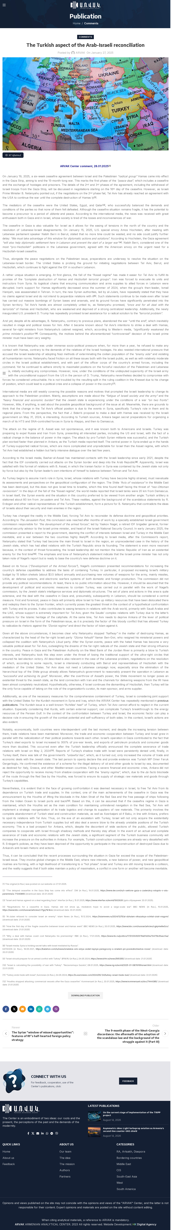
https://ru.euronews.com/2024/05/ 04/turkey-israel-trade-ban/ (98, 975)
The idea (64, 1158)
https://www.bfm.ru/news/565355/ (107, 958)
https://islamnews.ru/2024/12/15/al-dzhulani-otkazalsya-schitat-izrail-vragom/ (130, 916)
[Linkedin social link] (31, 1009)
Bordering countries (129, 1158)
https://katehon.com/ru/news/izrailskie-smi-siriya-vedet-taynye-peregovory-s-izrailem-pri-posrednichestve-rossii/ (93, 949)
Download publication (85, 995)
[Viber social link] (56, 1009)
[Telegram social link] (47, 1009)
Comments (91, 23)
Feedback (128, 1081)
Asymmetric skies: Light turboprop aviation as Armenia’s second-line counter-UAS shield (133, 1129)
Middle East (124, 1164)
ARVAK (80, 52)
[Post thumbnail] (94, 1116)
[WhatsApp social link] (39, 1009)
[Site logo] (86, 4)
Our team (65, 1151)
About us (8, 1158)
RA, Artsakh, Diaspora (131, 1151)
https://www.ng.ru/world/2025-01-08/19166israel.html (125, 965)
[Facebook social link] (6, 1009)
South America (126, 1189)
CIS (119, 1170)
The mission (67, 1164)
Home (76, 23)
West (120, 1182)
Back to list (85, 1033)
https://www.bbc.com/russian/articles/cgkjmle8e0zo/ (142, 926)
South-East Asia (127, 1176)
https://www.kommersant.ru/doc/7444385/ (136, 981)
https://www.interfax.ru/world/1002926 (104, 900)
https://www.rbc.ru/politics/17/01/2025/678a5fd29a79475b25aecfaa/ (134, 936)
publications (10, 704)
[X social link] (14, 1009)
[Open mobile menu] (4, 5)
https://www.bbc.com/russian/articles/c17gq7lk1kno (28, 910)
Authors (64, 1170)
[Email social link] (22, 1009)
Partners (64, 1176)
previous (162, 700)
